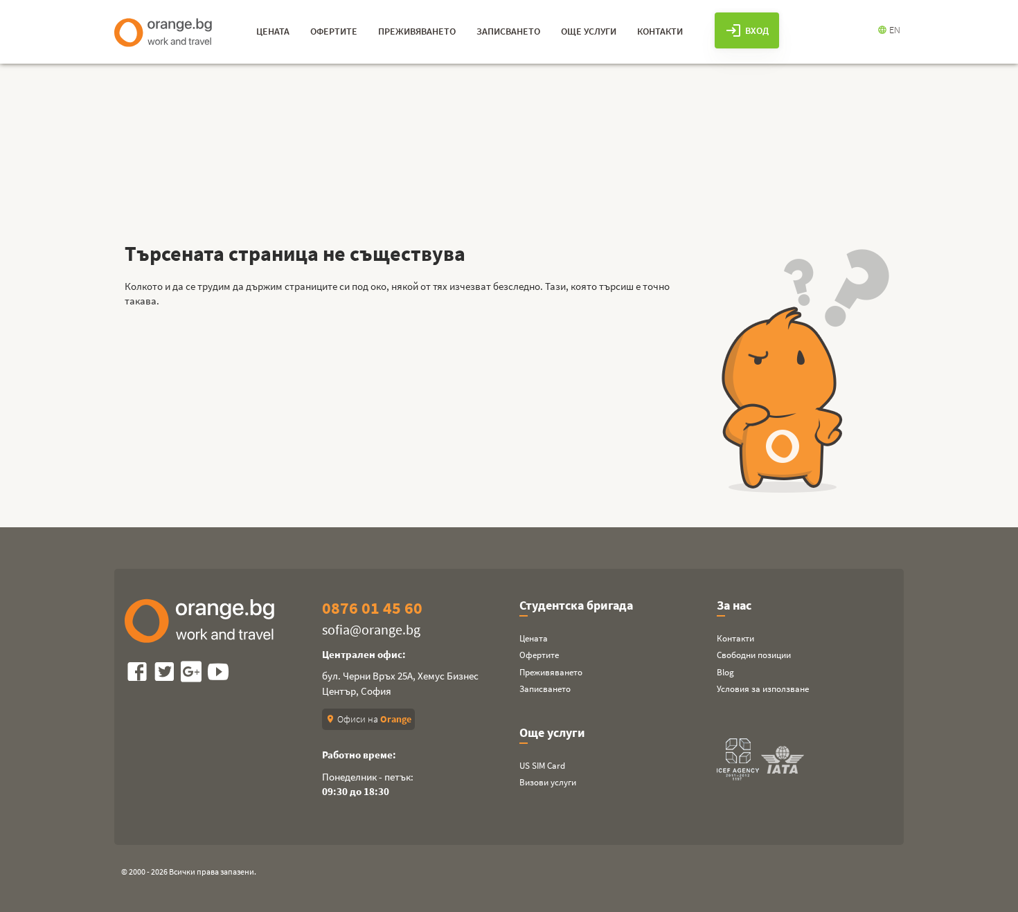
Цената (533, 638)
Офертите (539, 655)
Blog (725, 672)
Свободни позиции (754, 655)
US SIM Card (542, 766)
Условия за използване (763, 689)
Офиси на (368, 719)
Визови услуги (547, 782)
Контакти (735, 638)
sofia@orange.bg (371, 629)
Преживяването (550, 672)
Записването (545, 689)
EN (888, 30)
